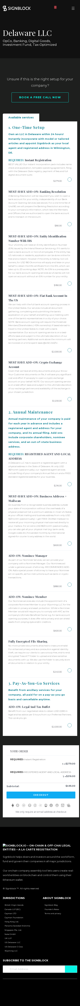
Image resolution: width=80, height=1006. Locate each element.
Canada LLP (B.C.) (12, 909)
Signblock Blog (51, 905)
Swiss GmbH (10, 934)
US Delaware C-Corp (14, 947)
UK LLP (8, 938)
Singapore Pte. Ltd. (13, 930)
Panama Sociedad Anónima (17, 926)
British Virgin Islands (14, 905)
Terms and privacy (53, 913)
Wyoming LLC (11, 951)
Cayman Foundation (14, 918)
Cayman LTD (10, 913)
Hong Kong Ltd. (12, 922)
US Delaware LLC (12, 942)
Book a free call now (40, 97)
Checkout (41, 795)
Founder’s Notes (52, 909)
